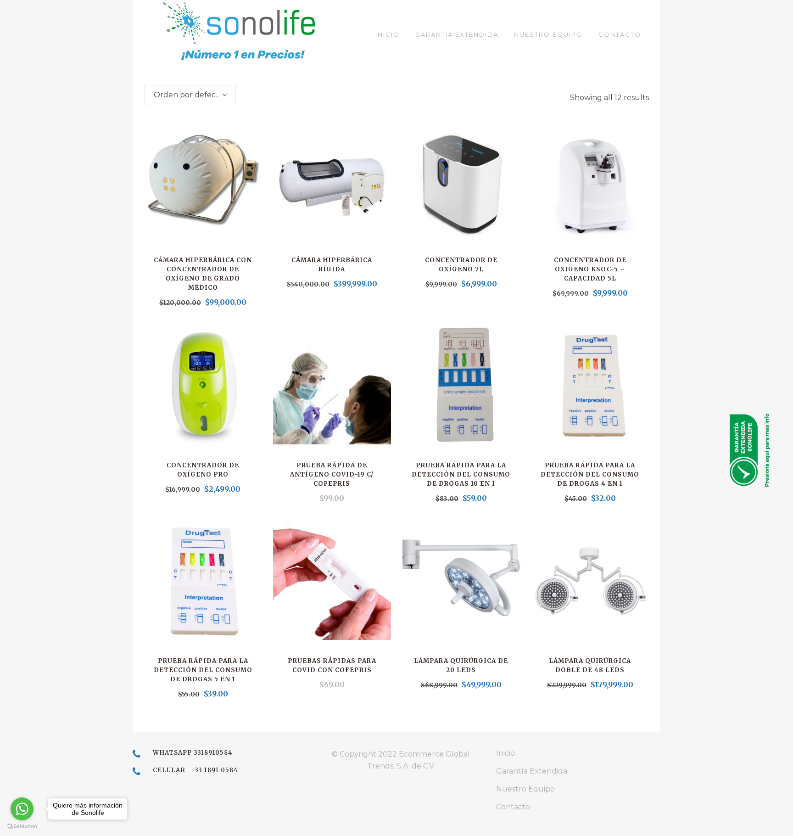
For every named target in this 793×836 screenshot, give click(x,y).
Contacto (513, 806)
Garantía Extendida (531, 771)
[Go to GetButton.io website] (22, 827)
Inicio (505, 753)
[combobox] (190, 95)
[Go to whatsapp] (22, 808)
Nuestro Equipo (525, 789)
